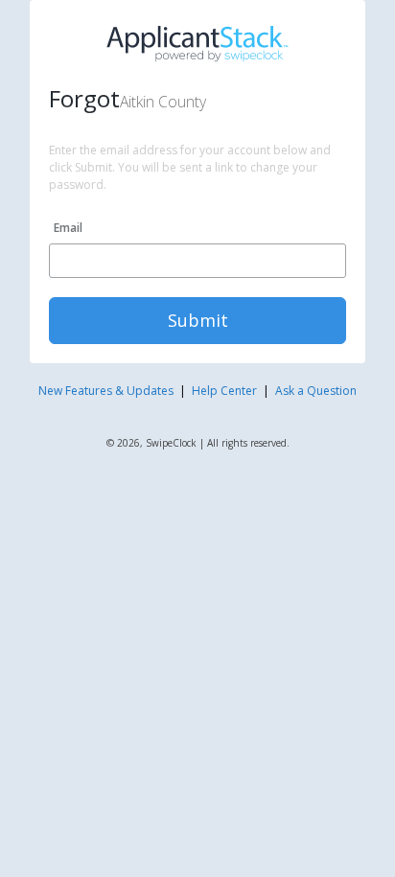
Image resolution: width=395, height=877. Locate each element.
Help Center (224, 390)
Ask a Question (316, 390)
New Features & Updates (106, 390)
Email (68, 227)
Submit (198, 320)
